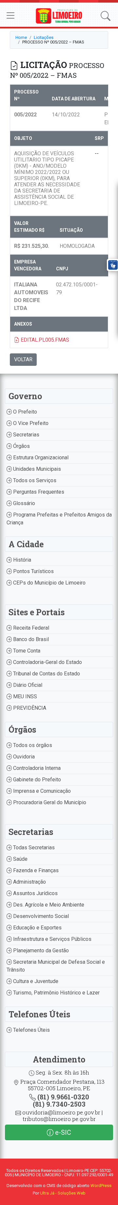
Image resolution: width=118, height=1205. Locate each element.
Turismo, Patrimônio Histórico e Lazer (56, 993)
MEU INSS (24, 696)
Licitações (43, 37)
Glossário (23, 503)
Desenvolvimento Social (40, 916)
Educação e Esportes (37, 928)
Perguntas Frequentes (38, 492)
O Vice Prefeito (30, 423)
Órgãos (21, 446)
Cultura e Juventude (35, 981)
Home (21, 37)
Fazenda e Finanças (35, 870)
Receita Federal (30, 628)
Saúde (20, 859)
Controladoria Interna (36, 768)
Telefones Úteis (31, 1030)
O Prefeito (24, 412)
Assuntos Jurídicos (35, 893)
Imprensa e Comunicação (41, 791)
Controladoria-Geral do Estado (47, 662)
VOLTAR (23, 359)
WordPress (100, 1185)
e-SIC (62, 1132)
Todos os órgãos (32, 745)
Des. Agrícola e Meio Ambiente (48, 905)
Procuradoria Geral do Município (49, 802)
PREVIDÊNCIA (29, 708)
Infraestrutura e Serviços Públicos (51, 939)
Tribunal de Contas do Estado (46, 673)
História (21, 560)
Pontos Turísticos (33, 571)
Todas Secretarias (33, 847)
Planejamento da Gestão (40, 950)
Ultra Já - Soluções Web (63, 1193)
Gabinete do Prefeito (36, 779)
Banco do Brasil (30, 639)
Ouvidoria (23, 757)
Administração (29, 882)
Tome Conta (26, 651)
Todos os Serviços (34, 480)
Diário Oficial (27, 685)
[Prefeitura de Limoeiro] (59, 15)
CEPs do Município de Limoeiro (49, 583)
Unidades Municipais (36, 469)
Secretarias (25, 435)
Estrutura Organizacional (40, 457)
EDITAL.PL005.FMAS (44, 340)
